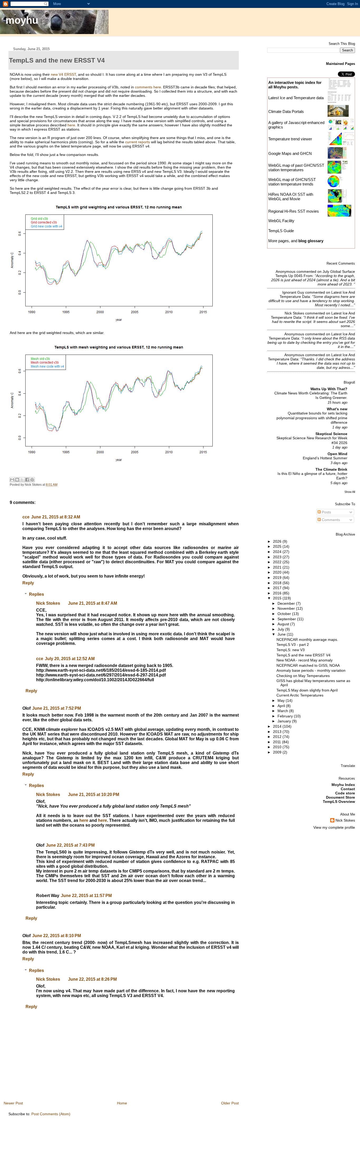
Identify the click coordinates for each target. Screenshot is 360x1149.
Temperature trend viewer (290, 139)
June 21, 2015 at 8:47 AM (92, 603)
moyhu (22, 20)
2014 (278, 726)
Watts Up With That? (328, 389)
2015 (278, 598)
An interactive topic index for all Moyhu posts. (295, 84)
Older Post (230, 1103)
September (287, 619)
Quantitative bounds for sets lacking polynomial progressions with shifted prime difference (311, 418)
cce (26, 517)
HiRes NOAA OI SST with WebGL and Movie (290, 196)
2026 (278, 541)
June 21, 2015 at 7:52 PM (56, 708)
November (287, 608)
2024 (278, 552)
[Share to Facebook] (27, 479)
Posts (326, 512)
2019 (278, 577)
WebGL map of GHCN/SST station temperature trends (292, 181)
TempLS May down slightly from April (307, 690)
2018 (278, 583)
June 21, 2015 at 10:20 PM (93, 794)
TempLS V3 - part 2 (292, 644)
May (282, 700)
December (287, 603)
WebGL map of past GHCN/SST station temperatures (296, 167)
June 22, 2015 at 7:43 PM (70, 845)
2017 (278, 588)
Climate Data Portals (286, 111)
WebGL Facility (281, 220)
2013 (278, 732)
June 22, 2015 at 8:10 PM (56, 935)
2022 (278, 562)
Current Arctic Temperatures (299, 695)
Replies (36, 594)
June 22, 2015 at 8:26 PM (92, 979)
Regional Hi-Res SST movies (293, 211)
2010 (278, 747)
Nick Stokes (48, 603)
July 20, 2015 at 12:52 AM (70, 658)
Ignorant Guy (293, 292)
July (281, 629)
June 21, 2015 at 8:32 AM (55, 517)
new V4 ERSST (63, 74)
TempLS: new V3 (290, 650)
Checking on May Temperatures (303, 676)
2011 (277, 742)
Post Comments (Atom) (50, 1114)
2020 (278, 572)
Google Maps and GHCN (290, 153)
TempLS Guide (281, 230)
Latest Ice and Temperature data (296, 98)
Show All (349, 491)
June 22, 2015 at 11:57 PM (86, 895)
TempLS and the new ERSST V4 (303, 655)
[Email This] (12, 479)
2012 (278, 737)
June (282, 634)
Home (122, 1103)
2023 (278, 557)
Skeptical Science (331, 434)
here (71, 125)
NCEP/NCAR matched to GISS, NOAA (308, 665)
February (286, 716)
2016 (278, 593)
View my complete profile (334, 827)
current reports (137, 142)
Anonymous (285, 271)
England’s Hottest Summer (325, 458)
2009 (278, 752)
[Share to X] (22, 479)
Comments (330, 520)
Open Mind (337, 454)
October (285, 614)
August (284, 624)
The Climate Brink (331, 469)
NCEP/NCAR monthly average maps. (307, 639)
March (283, 711)
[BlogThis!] (17, 479)
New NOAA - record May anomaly (304, 660)
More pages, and (295, 241)
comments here (148, 87)
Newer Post (13, 1103)
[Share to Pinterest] (32, 479)
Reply (28, 583)
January (285, 721)
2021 (278, 567)
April (282, 706)
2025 (278, 546)
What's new (337, 409)
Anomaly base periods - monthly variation (311, 670)
